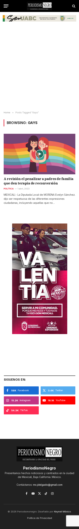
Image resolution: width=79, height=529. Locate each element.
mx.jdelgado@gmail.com (47, 484)
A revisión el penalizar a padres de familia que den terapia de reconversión (38, 181)
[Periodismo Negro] (39, 6)
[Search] (73, 6)
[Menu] (6, 6)
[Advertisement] (39, 68)
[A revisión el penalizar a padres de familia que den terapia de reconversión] (39, 154)
